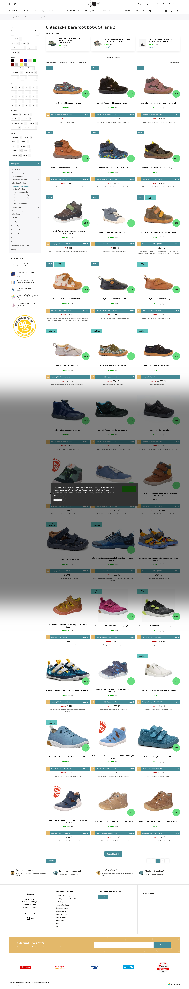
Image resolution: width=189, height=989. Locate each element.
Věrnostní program (62, 908)
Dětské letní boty (18, 176)
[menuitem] (15, 11)
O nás (57, 923)
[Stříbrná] (26, 64)
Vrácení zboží (60, 920)
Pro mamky (15, 226)
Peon (15, 146)
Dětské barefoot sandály (21, 195)
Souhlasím (128, 489)
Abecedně (82, 62)
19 (21, 87)
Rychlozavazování (19, 123)
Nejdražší (73, 62)
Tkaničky (28, 114)
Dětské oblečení (17, 234)
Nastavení (57, 500)
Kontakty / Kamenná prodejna (144, 4)
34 (14, 105)
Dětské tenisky (17, 207)
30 (14, 101)
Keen (15, 142)
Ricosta (16, 155)
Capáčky (15, 218)
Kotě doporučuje (18, 48)
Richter (26, 155)
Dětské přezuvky (17, 211)
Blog (57, 926)
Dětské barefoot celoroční (21, 201)
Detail (68, 148)
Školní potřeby (16, 238)
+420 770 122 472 (30, 913)
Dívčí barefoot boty (19, 189)
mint (23, 77)
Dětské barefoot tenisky (21, 198)
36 (28, 105)
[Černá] (13, 60)
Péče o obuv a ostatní (19, 242)
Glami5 (15, 52)
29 (35, 96)
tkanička (16, 128)
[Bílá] (17, 60)
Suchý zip (16, 114)
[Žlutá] (22, 64)
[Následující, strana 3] (162, 861)
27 (21, 96)
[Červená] (22, 60)
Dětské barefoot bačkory (21, 192)
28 (28, 96)
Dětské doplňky (17, 230)
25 (35, 92)
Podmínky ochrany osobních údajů (165, 4)
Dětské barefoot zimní (20, 204)
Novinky (14, 222)
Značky (13, 250)
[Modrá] (26, 60)
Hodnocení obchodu (62, 905)
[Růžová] (30, 60)
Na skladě (16, 39)
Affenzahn (16, 137)
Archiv (103, 897)
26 (14, 96)
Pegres (24, 142)
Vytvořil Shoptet (175, 984)
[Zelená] (35, 60)
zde (54, 495)
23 (21, 92)
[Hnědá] (13, 64)
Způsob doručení (61, 914)
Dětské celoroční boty (19, 180)
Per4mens (32, 986)
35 (21, 105)
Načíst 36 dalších (113, 854)
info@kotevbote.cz (30, 907)
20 (28, 87)
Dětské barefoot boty (19, 183)
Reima (27, 151)
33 (35, 101)
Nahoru (51, 861)
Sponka (15, 119)
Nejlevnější (63, 62)
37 (35, 105)
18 (14, 87)
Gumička (26, 119)
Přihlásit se (163, 945)
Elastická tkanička (29, 128)
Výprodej (32, 48)
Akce (15, 43)
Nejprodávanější (51, 62)
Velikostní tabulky (61, 911)
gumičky (33, 123)
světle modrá (30, 72)
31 (21, 101)
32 (28, 101)
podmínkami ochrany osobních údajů (49, 947)
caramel (33, 77)
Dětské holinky (17, 214)
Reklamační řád (61, 917)
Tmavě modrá (17, 68)
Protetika (16, 151)
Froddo (28, 137)
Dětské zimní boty (18, 173)
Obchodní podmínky (62, 902)
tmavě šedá (17, 72)
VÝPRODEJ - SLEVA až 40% (20, 246)
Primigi (25, 146)
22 (14, 92)
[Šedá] (17, 64)
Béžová (30, 68)
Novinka (25, 43)
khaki (15, 77)
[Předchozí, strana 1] (153, 861)
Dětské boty (15, 169)
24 (28, 92)
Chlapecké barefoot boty (21, 186)
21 (35, 87)
